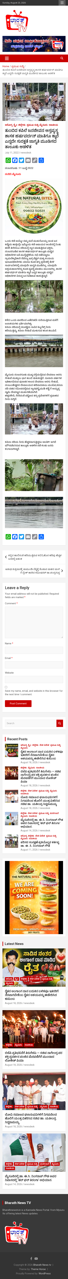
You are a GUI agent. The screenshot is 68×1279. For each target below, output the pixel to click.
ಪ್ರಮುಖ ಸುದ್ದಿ (32, 125)
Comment (11, 603)
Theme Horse (38, 1269)
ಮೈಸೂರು (43, 125)
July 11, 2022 (12, 152)
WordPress (45, 1273)
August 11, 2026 (29, 849)
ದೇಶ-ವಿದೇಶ (44, 745)
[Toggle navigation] (6, 58)
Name (9, 643)
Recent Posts (17, 739)
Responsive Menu (62, 3)
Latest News (14, 944)
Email (9, 658)
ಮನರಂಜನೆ (54, 813)
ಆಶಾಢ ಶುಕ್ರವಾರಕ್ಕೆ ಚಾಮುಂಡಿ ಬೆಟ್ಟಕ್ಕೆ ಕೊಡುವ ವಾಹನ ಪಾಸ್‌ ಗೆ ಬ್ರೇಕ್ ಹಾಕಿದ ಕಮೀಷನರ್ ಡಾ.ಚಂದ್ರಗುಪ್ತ (32, 571)
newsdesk (26, 152)
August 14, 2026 (29, 830)
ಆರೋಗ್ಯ (8, 125)
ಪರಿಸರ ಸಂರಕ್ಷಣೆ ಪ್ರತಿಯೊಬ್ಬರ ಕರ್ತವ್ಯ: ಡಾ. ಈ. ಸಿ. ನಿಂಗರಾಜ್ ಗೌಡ (40, 844)
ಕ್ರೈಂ (15, 125)
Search (59, 723)
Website (9, 672)
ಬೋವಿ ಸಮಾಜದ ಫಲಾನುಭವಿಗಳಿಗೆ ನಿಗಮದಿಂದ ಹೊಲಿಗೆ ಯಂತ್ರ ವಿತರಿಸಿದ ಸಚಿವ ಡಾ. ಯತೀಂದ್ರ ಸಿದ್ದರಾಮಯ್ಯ (40, 800)
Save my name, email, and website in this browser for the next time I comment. (34, 692)
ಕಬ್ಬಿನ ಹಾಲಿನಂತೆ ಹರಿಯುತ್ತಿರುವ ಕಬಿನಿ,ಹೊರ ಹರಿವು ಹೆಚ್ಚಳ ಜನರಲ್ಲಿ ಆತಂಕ (35, 557)
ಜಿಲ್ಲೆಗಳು (22, 125)
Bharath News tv (42, 1264)
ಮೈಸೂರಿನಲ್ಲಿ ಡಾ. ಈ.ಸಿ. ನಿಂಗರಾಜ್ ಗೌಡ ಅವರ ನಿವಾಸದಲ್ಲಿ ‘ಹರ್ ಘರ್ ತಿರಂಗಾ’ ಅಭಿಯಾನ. (42, 823)
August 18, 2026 (29, 762)
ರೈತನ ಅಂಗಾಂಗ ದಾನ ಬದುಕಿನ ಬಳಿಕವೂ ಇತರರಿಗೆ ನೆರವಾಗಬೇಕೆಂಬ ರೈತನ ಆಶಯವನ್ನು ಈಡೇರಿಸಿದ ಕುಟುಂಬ (42, 755)
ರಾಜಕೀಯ (53, 125)
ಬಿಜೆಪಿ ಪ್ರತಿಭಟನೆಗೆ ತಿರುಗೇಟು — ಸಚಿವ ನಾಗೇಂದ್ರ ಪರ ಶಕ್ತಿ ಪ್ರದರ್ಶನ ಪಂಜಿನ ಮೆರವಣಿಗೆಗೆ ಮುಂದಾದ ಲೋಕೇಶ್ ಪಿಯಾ (41, 776)
